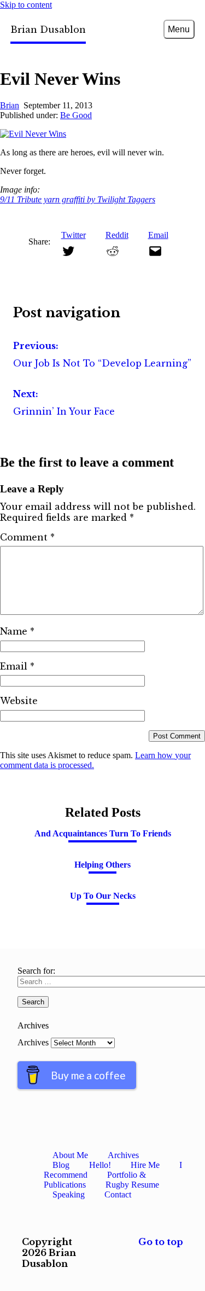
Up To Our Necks (103, 895)
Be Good (76, 115)
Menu (179, 29)
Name (17, 631)
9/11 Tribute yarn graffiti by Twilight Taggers (77, 199)
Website (19, 700)
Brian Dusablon (48, 29)
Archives (33, 1042)
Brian (9, 105)
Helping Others (102, 864)
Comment (27, 537)
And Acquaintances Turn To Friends (102, 833)
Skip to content (26, 4)
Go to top (160, 1241)
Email (17, 666)
